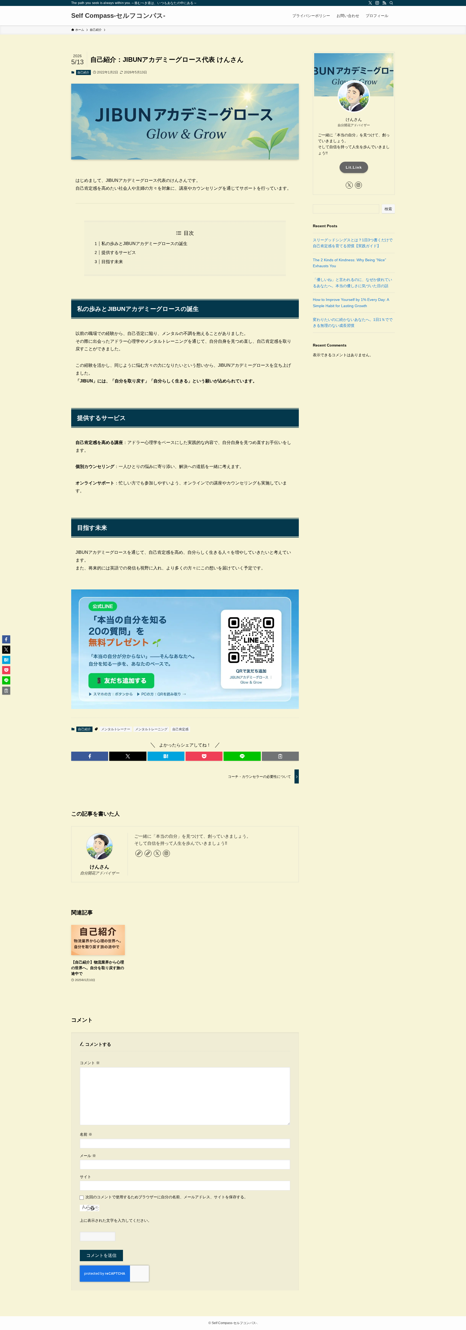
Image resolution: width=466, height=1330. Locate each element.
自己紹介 (83, 72)
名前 (86, 1134)
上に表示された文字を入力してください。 (116, 1220)
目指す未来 (112, 261)
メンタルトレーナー (115, 729)
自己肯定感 (180, 729)
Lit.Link (354, 167)
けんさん (99, 867)
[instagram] (377, 3)
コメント (90, 1063)
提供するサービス (118, 252)
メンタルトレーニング (151, 729)
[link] (138, 853)
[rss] (384, 3)
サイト (85, 1177)
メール (88, 1155)
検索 (388, 209)
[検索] (391, 3)
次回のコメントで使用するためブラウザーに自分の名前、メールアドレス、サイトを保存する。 (166, 1197)
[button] (89, 756)
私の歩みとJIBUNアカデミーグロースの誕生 (144, 243)
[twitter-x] (370, 3)
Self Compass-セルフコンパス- (118, 15)
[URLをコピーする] (280, 756)
